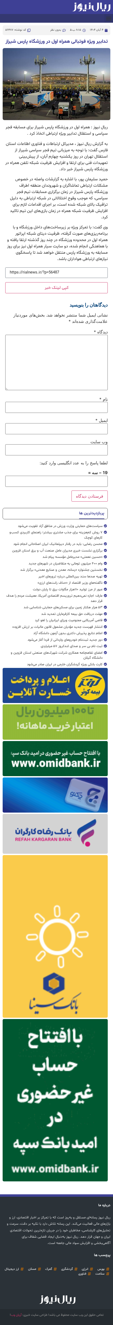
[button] (108, 18)
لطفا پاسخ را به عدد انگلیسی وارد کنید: (74, 463)
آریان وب (16, 1315)
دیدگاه (101, 332)
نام (103, 399)
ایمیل (101, 420)
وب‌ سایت (99, 442)
